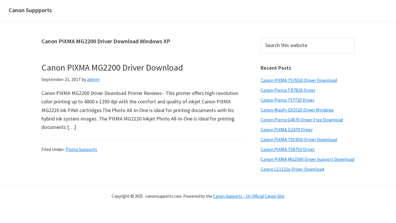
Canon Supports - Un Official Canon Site (248, 196)
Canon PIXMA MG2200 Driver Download (112, 67)
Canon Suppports (30, 10)
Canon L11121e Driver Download (292, 169)
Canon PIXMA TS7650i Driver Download (299, 80)
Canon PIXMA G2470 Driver (287, 129)
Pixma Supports (81, 149)
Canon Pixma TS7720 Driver (288, 100)
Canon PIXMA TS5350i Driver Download (299, 139)
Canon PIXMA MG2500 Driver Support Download (307, 159)
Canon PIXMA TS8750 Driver (288, 149)
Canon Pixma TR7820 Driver (288, 90)
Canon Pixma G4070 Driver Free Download (302, 120)
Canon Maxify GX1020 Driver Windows (297, 110)
